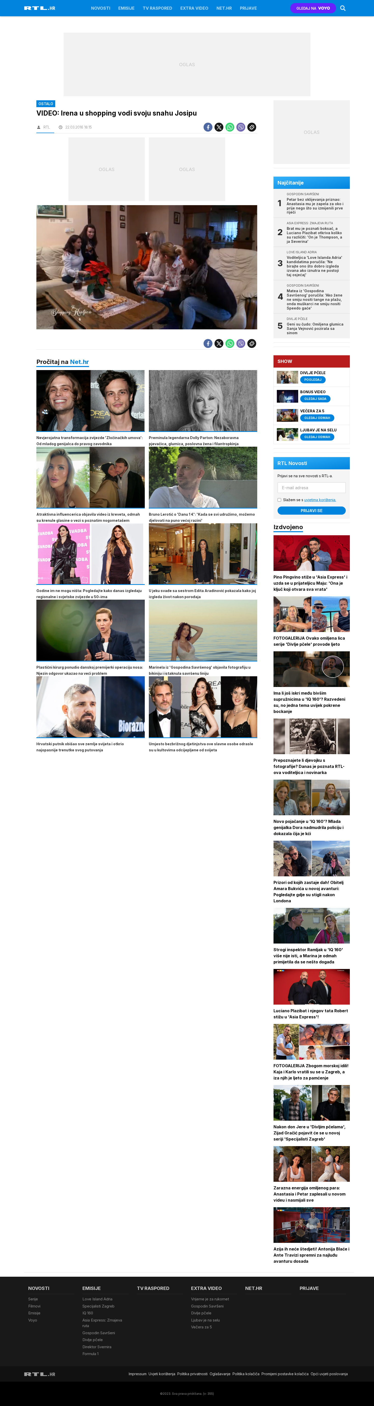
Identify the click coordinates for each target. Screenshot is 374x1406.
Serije (33, 1299)
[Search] (343, 8)
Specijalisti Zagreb (98, 1306)
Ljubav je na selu (205, 1320)
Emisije (126, 8)
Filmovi (34, 1306)
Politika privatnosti (192, 1374)
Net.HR (224, 8)
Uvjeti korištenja (162, 1374)
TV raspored (157, 8)
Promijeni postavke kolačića (285, 1374)
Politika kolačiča (246, 1374)
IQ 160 (87, 1313)
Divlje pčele (92, 1339)
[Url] (251, 127)
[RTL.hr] (39, 8)
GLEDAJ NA (306, 8)
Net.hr (79, 361)
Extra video (194, 8)
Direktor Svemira (96, 1346)
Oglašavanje (220, 1374)
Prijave (248, 8)
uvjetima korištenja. (320, 500)
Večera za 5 (201, 1327)
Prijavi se (312, 510)
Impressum (138, 1374)
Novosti (100, 8)
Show (285, 361)
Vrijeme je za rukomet (210, 1299)
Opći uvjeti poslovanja (329, 1374)
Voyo (32, 1320)
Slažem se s (309, 500)
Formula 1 (90, 1353)
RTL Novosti (292, 463)
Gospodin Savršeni (98, 1332)
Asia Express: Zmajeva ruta (102, 1323)
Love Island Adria (97, 1299)
